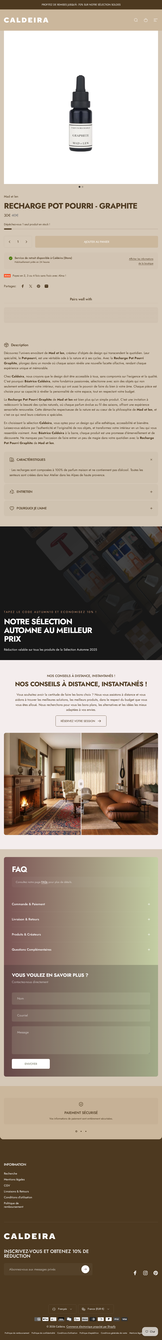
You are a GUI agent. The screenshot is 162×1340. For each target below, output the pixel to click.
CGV (7, 1185)
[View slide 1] (76, 1131)
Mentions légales (14, 1179)
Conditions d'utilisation (18, 1197)
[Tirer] (81, 784)
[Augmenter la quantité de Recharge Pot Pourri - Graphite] (27, 241)
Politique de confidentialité (43, 1333)
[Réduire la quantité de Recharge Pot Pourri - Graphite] (8, 241)
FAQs (44, 882)
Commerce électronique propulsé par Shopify (91, 1326)
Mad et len (11, 196)
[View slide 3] (85, 1131)
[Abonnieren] (85, 1269)
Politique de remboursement (13, 1204)
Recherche (10, 1173)
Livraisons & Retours (16, 1191)
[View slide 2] (81, 1131)
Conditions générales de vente (114, 1333)
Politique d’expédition (89, 1333)
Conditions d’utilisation (67, 1333)
